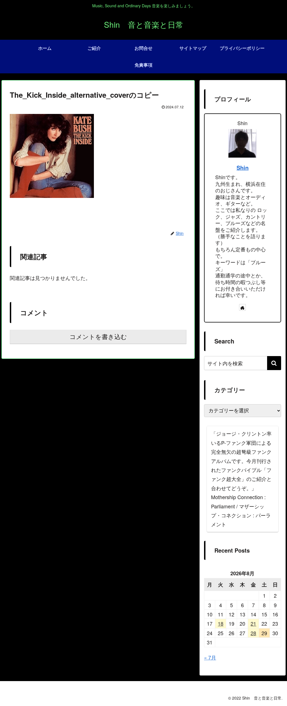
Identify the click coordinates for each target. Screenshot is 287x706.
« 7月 (210, 657)
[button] (274, 363)
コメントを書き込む (98, 336)
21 (253, 623)
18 (220, 623)
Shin (243, 168)
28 (253, 633)
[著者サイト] (242, 307)
